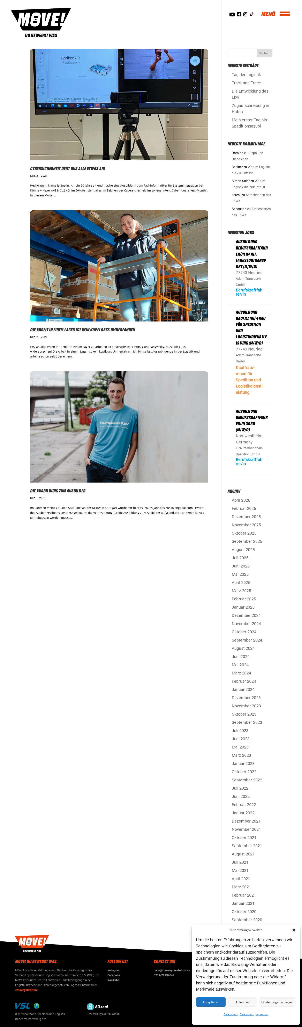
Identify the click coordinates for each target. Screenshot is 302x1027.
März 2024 (241, 673)
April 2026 (241, 500)
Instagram (113, 970)
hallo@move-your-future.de (172, 970)
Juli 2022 (240, 788)
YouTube (113, 980)
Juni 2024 (241, 656)
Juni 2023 (241, 738)
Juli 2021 (240, 862)
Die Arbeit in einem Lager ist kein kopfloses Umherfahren (82, 329)
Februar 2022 (244, 804)
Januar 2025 (243, 607)
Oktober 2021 (244, 837)
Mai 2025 (240, 574)
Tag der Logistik (246, 74)
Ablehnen (242, 1002)
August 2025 (243, 549)
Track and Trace (246, 82)
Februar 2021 (244, 895)
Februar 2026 (244, 508)
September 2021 (247, 845)
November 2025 (246, 524)
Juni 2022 (241, 796)
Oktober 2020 (244, 911)
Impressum (262, 1014)
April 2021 (241, 878)
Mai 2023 (240, 747)
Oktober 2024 (244, 631)
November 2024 (246, 623)
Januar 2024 (243, 689)
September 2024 (247, 640)
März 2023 (241, 755)
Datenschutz (231, 1014)
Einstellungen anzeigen (277, 1002)
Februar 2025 (244, 598)
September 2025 (247, 541)
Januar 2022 (243, 812)
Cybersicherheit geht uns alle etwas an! (67, 168)
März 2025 (241, 590)
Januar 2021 (243, 903)
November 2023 (246, 705)
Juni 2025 (241, 566)
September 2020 (247, 919)
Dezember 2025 (246, 516)
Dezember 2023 (246, 697)
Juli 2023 (240, 730)
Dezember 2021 (246, 821)
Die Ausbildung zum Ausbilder (57, 490)
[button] (294, 930)
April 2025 (241, 582)
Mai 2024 (240, 664)
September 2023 (247, 722)
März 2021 (241, 886)
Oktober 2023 (244, 714)
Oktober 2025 (244, 533)
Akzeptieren (210, 1002)
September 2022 (247, 780)
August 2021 (243, 854)
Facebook (113, 975)
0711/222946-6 (164, 975)
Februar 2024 (244, 681)
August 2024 (243, 648)
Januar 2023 (243, 763)
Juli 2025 (240, 557)
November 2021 (246, 829)
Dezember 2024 (246, 615)
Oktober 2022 (244, 771)
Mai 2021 (240, 870)
